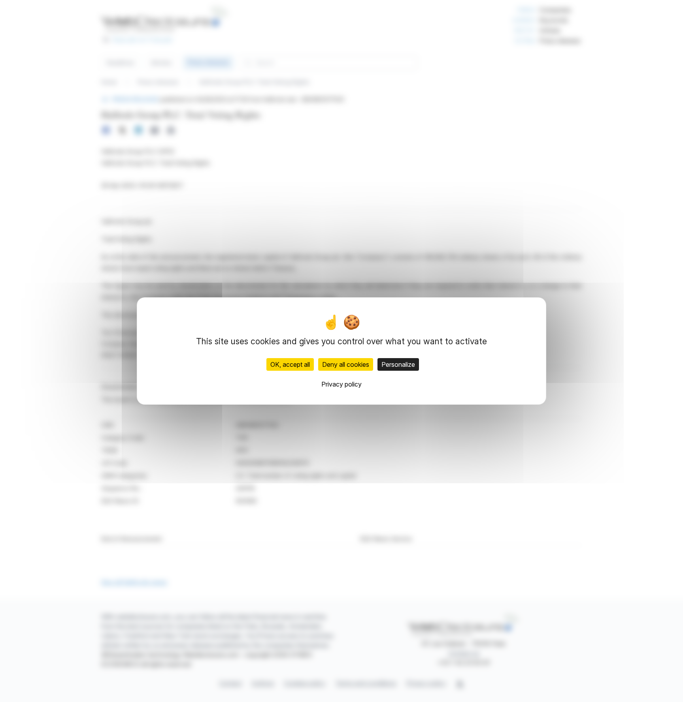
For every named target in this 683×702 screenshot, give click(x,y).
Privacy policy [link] (341, 384)
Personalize (398, 364)
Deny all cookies (345, 364)
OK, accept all (290, 364)
